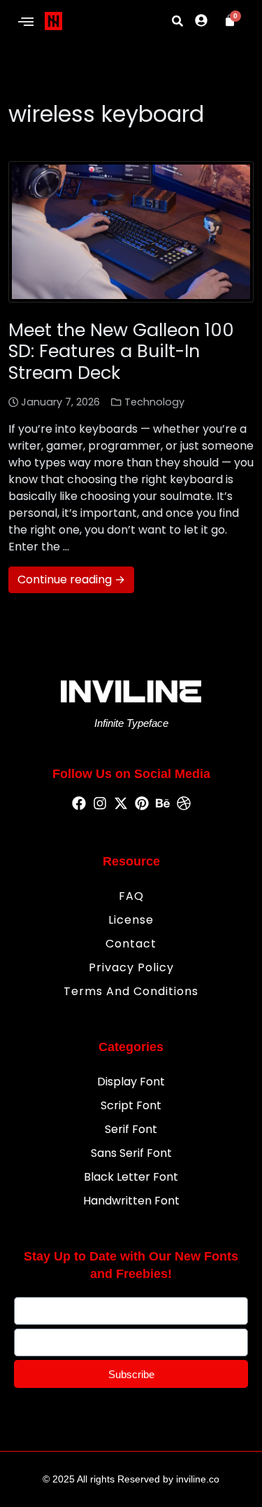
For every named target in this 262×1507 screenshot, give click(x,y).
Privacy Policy (131, 967)
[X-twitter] (121, 804)
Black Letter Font (131, 1177)
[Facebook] (79, 804)
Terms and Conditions (131, 991)
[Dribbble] (184, 804)
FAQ (131, 896)
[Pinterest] (142, 804)
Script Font (131, 1105)
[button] (25, 22)
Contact (131, 944)
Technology (154, 402)
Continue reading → (71, 579)
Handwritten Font (131, 1201)
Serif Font (131, 1129)
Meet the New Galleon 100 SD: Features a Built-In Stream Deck (121, 351)
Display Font (131, 1082)
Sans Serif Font (131, 1153)
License (131, 920)
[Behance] (163, 804)
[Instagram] (100, 804)
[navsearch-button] (177, 21)
